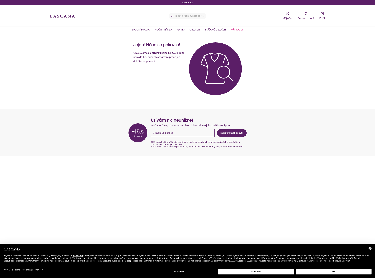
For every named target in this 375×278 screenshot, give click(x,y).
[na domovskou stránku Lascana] (62, 16)
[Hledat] (172, 15)
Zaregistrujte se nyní (231, 132)
